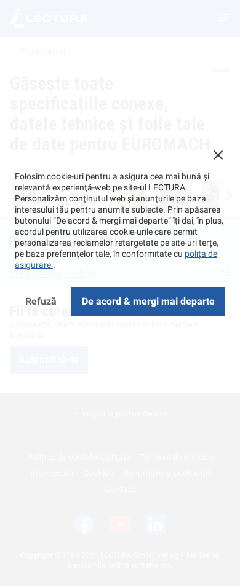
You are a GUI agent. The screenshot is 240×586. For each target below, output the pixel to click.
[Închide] (218, 155)
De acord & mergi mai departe (148, 301)
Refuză (41, 301)
